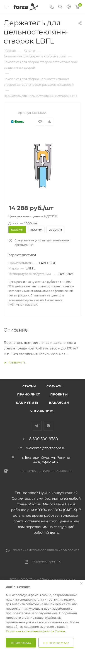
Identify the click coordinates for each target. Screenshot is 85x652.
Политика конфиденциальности (46, 471)
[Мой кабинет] (69, 7)
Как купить (27, 402)
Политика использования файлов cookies (46, 550)
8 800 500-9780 (43, 439)
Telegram (37, 426)
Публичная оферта (46, 561)
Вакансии (59, 402)
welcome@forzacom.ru (46, 448)
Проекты (59, 394)
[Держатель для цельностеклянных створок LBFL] (43, 165)
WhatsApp (48, 426)
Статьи (29, 386)
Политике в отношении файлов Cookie (35, 631)
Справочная (42, 410)
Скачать (54, 386)
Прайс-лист (28, 394)
